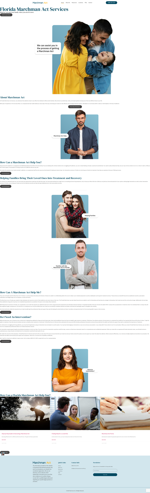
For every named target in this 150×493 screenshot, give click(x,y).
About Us (68, 2)
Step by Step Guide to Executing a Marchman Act (15, 433)
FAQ (86, 2)
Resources (74, 2)
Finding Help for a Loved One (60, 433)
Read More (4, 439)
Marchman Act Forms (108, 433)
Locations (80, 2)
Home (62, 2)
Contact (90, 2)
